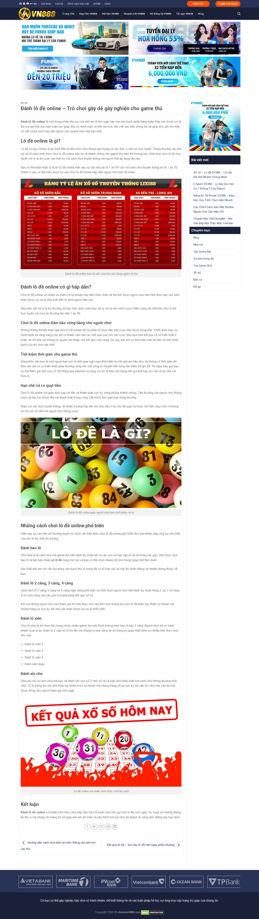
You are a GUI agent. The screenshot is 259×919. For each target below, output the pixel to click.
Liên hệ (59, 3)
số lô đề (56, 560)
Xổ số (24, 103)
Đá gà (197, 286)
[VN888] (38, 14)
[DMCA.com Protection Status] (152, 912)
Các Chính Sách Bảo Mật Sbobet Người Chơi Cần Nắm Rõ (213, 209)
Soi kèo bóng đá (203, 258)
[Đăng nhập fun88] (185, 73)
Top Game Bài (202, 251)
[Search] (238, 13)
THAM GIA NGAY (228, 3)
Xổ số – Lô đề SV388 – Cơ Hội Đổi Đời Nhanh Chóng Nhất (212, 175)
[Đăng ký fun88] (214, 125)
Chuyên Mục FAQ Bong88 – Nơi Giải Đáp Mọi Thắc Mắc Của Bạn (213, 221)
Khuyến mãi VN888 (134, 13)
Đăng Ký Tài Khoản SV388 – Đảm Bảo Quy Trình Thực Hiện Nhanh (214, 198)
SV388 (96, 3)
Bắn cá (197, 279)
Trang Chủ (68, 13)
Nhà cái (198, 244)
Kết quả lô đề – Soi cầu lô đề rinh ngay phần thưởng (141, 845)
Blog (201, 13)
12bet (107, 3)
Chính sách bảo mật (78, 3)
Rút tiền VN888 (110, 13)
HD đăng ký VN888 (160, 13)
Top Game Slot (202, 265)
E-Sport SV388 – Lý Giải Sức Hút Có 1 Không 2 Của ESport (213, 186)
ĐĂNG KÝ (198, 3)
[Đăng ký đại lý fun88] (74, 38)
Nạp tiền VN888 (88, 13)
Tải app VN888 (184, 13)
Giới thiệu (46, 3)
